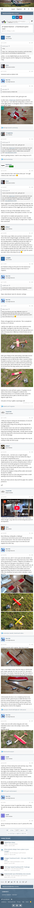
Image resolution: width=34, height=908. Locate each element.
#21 (32, 42)
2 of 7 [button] (17, 830)
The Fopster (7, 861)
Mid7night (9, 164)
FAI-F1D (4, 31)
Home (27, 902)
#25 (32, 170)
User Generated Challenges (17, 868)
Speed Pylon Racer (9, 842)
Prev (12, 830)
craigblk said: (5, 285)
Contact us (3, 902)
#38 (32, 763)
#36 (32, 644)
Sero (7, 527)
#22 (32, 71)
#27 (32, 233)
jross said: (4, 89)
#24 (32, 139)
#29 (32, 282)
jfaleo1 (8, 227)
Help (23, 902)
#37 (32, 721)
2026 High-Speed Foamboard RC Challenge (17, 867)
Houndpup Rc (7, 868)
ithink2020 (6, 853)
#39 (32, 802)
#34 (32, 533)
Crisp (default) (5, 899)
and (7, 159)
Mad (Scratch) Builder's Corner (17, 861)
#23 (32, 86)
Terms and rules (12, 902)
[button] (2, 9)
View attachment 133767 (11, 152)
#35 (32, 555)
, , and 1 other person (14, 709)
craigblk (8, 36)
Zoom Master (7, 875)
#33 (32, 497)
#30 (32, 306)
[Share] (30, 43)
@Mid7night (12, 100)
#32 (32, 452)
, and (10, 127)
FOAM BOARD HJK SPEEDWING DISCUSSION (17, 874)
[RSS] (31, 902)
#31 (32, 417)
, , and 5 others (13, 633)
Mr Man (6, 844)
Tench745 (8, 411)
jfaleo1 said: (5, 309)
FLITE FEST (14, 895)
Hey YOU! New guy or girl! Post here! (18, 853)
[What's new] (28, 9)
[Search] (32, 9)
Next (22, 830)
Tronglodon (9, 133)
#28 (32, 264)
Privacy (19, 902)
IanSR (7, 757)
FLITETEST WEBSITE (6, 895)
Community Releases (13, 844)
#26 (32, 187)
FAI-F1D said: (5, 46)
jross (7, 65)
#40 (32, 820)
